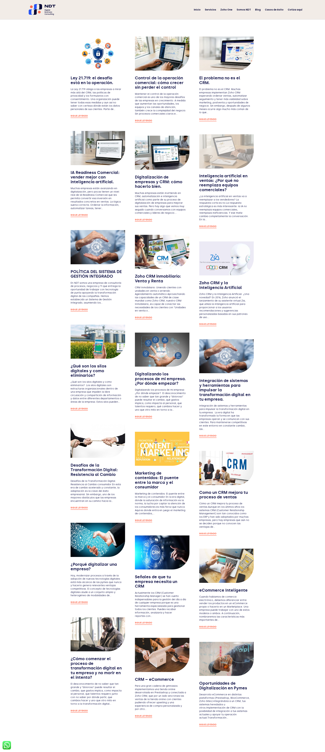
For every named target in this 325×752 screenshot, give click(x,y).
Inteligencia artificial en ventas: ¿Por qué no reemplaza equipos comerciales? (223, 182)
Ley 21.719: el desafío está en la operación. (92, 80)
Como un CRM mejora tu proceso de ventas (223, 494)
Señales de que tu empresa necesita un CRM (156, 581)
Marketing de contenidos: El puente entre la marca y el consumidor (157, 480)
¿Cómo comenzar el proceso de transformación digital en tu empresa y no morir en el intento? (96, 668)
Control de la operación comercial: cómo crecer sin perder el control (159, 82)
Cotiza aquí (295, 9)
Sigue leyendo (79, 116)
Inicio (197, 9)
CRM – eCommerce (154, 679)
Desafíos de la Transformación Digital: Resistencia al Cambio (94, 470)
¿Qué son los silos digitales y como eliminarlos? (88, 371)
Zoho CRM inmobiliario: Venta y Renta (158, 278)
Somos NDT (244, 9)
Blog (258, 9)
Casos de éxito (274, 9)
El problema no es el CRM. (219, 80)
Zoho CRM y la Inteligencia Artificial (220, 285)
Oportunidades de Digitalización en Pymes (223, 685)
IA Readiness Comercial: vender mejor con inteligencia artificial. (95, 177)
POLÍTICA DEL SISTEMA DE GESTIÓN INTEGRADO (96, 274)
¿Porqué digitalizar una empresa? (94, 566)
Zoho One (226, 9)
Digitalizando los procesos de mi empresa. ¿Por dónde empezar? (160, 379)
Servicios (210, 9)
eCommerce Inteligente (223, 590)
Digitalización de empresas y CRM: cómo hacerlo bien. (158, 182)
